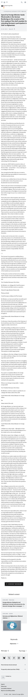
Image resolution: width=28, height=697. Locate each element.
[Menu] (25, 2)
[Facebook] (14, 658)
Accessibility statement (6, 688)
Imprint (3, 684)
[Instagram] (19, 658)
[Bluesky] (4, 658)
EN (4, 2)
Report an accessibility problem (8, 690)
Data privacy (3, 686)
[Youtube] (24, 658)
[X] (9, 658)
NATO (9, 164)
